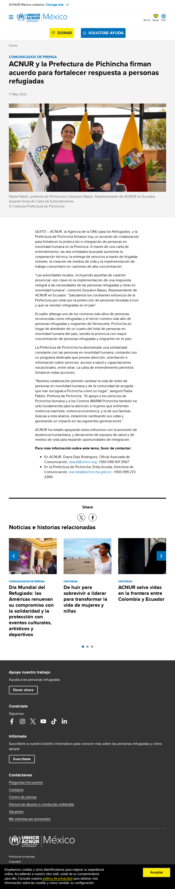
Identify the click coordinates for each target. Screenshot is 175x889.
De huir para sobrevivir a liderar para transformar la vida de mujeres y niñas (85, 599)
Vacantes (16, 811)
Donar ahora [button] (23, 689)
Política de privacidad (22, 856)
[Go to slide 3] (93, 647)
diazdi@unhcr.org (83, 461)
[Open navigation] (11, 17)
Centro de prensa (22, 797)
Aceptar (156, 872)
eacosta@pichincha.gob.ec (90, 471)
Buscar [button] (147, 19)
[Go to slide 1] (84, 647)
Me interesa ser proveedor (30, 819)
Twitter (33, 721)
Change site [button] (55, 4)
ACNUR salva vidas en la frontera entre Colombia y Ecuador (141, 593)
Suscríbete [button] (22, 759)
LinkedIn (64, 721)
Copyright (15, 861)
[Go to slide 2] (88, 647)
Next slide (161, 556)
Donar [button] (156, 20)
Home (13, 45)
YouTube (43, 721)
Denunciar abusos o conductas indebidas (41, 804)
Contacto (16, 789)
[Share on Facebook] (93, 517)
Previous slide (13, 556)
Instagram (22, 721)
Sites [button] (163, 19)
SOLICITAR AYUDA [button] (106, 33)
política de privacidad (57, 878)
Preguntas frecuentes (26, 782)
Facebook (12, 721)
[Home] (32, 17)
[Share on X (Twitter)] (81, 517)
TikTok (54, 721)
